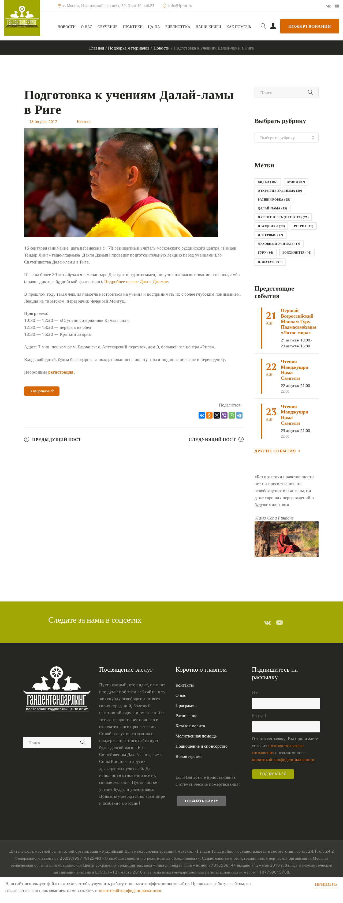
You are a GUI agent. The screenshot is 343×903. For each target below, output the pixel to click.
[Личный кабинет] (273, 26)
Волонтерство (189, 756)
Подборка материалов (129, 48)
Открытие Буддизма (280, 191)
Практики (133, 26)
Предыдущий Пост (56, 439)
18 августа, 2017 (43, 121)
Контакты (185, 685)
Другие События (275, 450)
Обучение (108, 26)
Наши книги (208, 26)
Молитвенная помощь (196, 736)
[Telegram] (239, 415)
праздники (271, 226)
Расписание (186, 715)
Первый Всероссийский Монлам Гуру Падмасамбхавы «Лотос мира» (298, 321)
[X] (217, 415)
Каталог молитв (190, 726)
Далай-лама (272, 208)
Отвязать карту (201, 800)
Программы (186, 705)
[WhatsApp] (232, 415)
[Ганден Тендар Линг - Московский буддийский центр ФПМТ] (22, 18)
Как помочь (238, 26)
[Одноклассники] (209, 415)
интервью (270, 235)
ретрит (304, 226)
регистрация (60, 372)
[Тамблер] (267, 622)
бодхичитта (297, 252)
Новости (67, 26)
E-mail (259, 715)
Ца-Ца (154, 26)
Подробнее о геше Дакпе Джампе (136, 281)
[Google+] (328, 6)
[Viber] (224, 415)
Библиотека (177, 26)
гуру (265, 252)
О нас (86, 26)
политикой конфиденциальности (283, 759)
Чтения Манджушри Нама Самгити (294, 369)
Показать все (270, 262)
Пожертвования (309, 26)
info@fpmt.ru (180, 5)
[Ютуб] (337, 6)
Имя (256, 692)
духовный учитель (279, 244)
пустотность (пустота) (283, 217)
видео (268, 182)
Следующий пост (212, 439)
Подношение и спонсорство (202, 746)
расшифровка (274, 199)
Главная (96, 48)
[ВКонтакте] (202, 415)
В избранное (40, 391)
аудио (296, 182)
